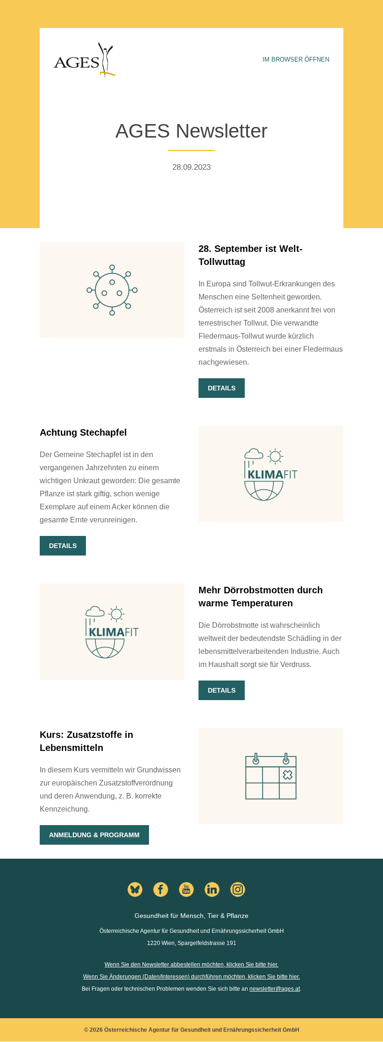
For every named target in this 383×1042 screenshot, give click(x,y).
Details (221, 388)
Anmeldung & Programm (94, 835)
